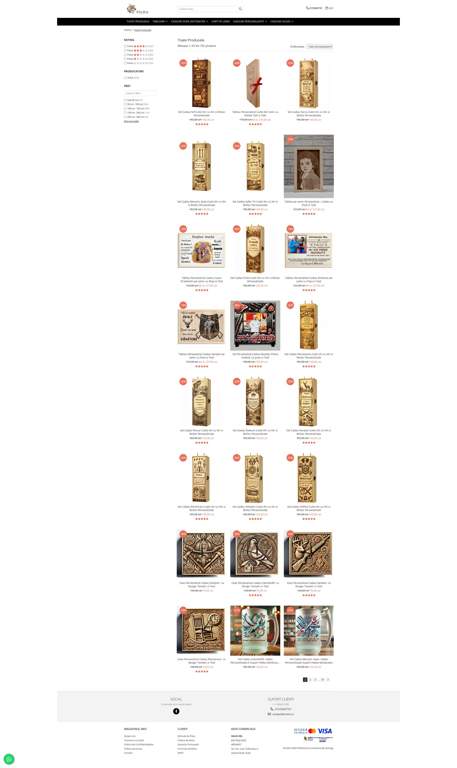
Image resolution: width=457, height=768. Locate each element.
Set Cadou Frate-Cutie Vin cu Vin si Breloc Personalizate (255, 279)
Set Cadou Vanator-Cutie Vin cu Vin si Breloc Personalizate (309, 432)
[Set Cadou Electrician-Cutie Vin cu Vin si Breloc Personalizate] (202, 478)
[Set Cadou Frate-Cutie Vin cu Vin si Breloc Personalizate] (255, 249)
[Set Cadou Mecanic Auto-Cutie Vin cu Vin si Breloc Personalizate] (202, 166)
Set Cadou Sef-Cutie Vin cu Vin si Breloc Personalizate (201, 113)
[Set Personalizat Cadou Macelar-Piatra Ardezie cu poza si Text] (255, 326)
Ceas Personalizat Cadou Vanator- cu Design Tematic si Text (309, 584)
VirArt (130, 77)
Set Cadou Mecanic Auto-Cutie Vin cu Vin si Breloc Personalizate (201, 203)
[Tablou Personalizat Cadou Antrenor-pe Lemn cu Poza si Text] (309, 249)
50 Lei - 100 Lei (134, 104)
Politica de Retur (186, 740)
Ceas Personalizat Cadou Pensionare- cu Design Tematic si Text (202, 660)
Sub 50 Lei (132, 100)
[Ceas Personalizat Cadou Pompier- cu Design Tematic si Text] (202, 554)
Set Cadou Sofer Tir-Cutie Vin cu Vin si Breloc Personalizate (255, 203)
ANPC (181, 752)
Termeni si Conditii (134, 740)
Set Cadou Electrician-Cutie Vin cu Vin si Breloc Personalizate (201, 508)
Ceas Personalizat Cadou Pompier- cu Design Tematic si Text (201, 584)
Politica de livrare (133, 748)
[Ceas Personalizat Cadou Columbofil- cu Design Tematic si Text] (255, 554)
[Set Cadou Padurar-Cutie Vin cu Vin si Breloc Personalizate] (255, 402)
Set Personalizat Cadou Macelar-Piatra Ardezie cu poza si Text (255, 355)
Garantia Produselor (188, 744)
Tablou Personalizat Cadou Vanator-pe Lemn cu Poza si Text (202, 355)
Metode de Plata (186, 736)
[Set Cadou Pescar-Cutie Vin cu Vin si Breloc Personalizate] (202, 402)
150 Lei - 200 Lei (135, 112)
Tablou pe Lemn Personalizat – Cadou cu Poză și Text (309, 203)
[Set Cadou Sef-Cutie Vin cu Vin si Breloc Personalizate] (202, 83)
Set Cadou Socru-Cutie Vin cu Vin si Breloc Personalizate (309, 113)
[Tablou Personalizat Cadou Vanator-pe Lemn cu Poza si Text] (202, 326)
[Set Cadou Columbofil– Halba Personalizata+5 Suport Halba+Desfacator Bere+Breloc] (255, 631)
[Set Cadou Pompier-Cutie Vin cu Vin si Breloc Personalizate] (255, 478)
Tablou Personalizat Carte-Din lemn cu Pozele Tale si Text (255, 113)
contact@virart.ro (283, 714)
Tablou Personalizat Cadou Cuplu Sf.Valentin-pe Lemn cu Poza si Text (201, 279)
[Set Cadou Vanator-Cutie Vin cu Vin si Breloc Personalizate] (309, 402)
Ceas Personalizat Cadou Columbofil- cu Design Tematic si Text (255, 584)
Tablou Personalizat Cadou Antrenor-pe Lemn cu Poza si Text (308, 279)
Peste (130, 46)
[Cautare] (240, 9)
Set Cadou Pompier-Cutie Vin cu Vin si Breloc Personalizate (255, 508)
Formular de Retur (187, 748)
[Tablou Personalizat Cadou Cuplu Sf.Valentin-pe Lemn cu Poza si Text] (202, 249)
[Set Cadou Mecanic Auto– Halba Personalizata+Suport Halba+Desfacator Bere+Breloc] (309, 631)
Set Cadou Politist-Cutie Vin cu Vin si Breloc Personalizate (308, 508)
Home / (128, 30)
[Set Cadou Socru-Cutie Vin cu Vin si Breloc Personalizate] (309, 83)
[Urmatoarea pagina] (328, 679)
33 (322, 679)
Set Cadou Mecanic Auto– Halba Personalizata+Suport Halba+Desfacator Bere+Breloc (309, 660)
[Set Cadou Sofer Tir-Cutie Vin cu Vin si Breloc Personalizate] (255, 166)
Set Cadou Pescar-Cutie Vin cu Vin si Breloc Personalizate (201, 432)
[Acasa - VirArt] (142, 9)
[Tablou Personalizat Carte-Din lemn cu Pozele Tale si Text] (255, 83)
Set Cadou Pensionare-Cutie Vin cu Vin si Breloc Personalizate (309, 355)
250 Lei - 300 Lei (135, 116)
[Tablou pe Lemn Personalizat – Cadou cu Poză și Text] (309, 166)
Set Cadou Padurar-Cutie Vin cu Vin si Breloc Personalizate (255, 432)
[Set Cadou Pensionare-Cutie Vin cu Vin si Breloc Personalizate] (309, 326)
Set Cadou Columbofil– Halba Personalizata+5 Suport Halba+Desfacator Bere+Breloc (255, 660)
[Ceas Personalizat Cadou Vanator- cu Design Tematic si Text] (309, 554)
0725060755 (282, 709)
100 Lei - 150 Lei (135, 108)
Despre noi (129, 736)
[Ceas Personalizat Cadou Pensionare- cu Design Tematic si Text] (202, 631)
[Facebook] (176, 711)
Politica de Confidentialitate (138, 744)
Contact (128, 752)
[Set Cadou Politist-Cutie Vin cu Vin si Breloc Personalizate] (309, 478)
